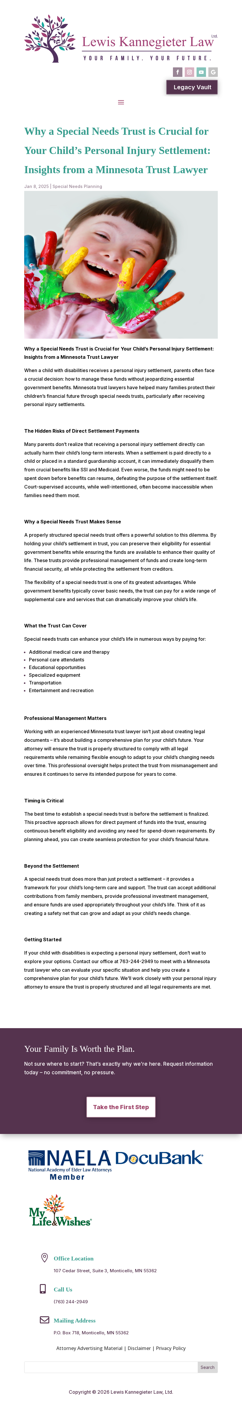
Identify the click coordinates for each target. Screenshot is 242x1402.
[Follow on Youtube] (201, 72)
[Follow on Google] (213, 72)
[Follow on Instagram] (189, 72)
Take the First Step (121, 1107)
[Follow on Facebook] (177, 72)
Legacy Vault (192, 87)
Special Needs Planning (77, 186)
